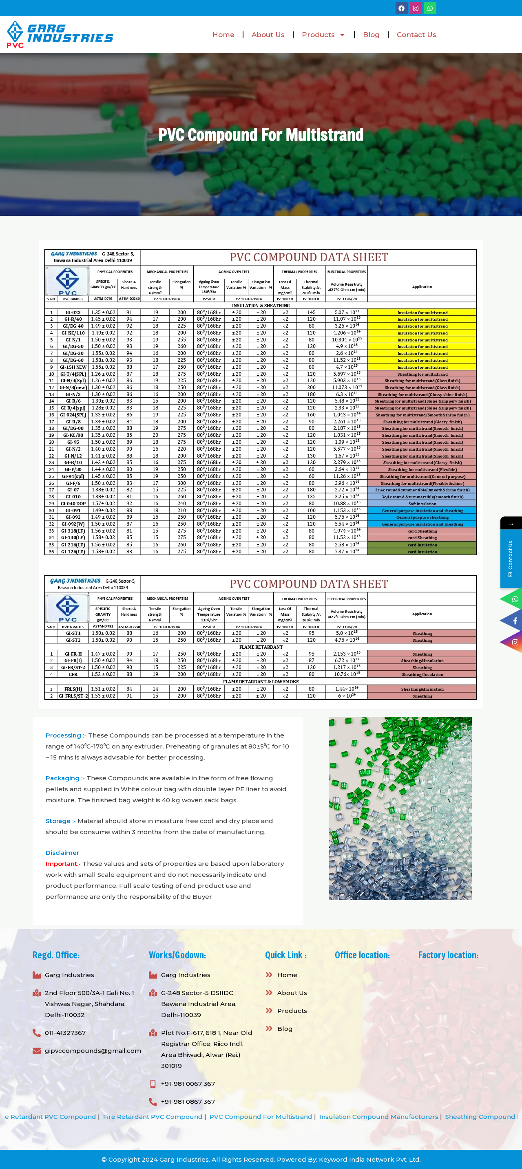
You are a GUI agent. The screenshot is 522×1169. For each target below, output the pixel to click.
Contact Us (416, 35)
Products (318, 35)
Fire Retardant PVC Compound (65, 1117)
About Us (268, 35)
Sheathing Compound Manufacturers (418, 1117)
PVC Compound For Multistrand (173, 1117)
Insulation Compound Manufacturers (291, 1117)
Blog (371, 35)
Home (223, 35)
